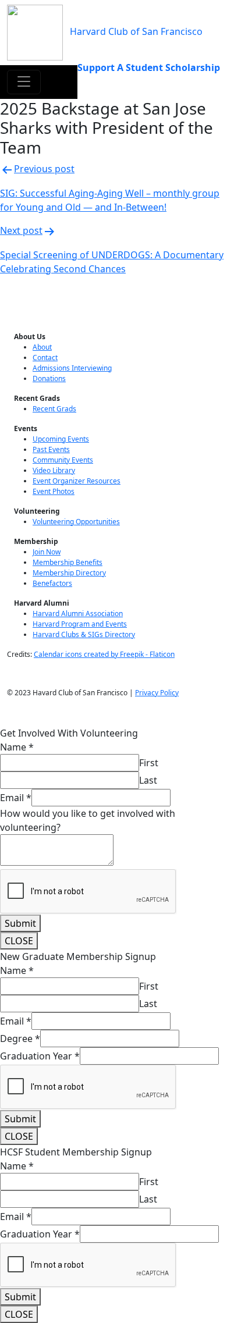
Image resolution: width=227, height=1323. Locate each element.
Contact (45, 357)
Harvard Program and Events (80, 624)
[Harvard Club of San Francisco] (35, 31)
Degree (20, 1038)
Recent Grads (54, 409)
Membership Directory (69, 573)
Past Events (51, 449)
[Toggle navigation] (24, 82)
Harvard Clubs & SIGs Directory (84, 634)
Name (17, 747)
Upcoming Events (61, 439)
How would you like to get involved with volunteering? (87, 820)
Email (15, 797)
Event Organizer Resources (76, 481)
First (148, 762)
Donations (49, 378)
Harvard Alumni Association (78, 613)
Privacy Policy (157, 693)
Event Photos (54, 491)
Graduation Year (40, 1056)
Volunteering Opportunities (76, 522)
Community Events (63, 460)
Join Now (47, 552)
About (42, 347)
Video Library (54, 470)
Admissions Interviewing (72, 368)
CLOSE (19, 940)
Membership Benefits (67, 562)
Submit (20, 923)
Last (148, 780)
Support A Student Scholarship (148, 67)
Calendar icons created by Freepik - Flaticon (104, 654)
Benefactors (52, 583)
